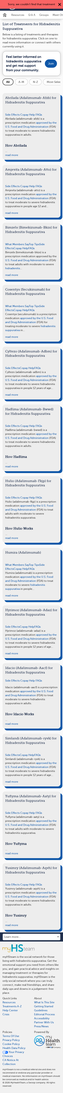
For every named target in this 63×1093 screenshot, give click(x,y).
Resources (17, 15)
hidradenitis (12, 268)
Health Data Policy (14, 1048)
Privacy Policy (11, 1040)
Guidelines (40, 1010)
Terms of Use (11, 1036)
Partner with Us (44, 1022)
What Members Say (17, 244)
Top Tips (34, 244)
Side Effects (12, 114)
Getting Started (43, 1006)
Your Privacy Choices (13, 1054)
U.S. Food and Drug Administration (27, 260)
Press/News (41, 1026)
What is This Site (44, 1002)
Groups (44, 15)
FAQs (39, 114)
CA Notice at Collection (11, 1062)
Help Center (10, 1010)
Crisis (6, 1014)
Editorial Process (44, 1014)
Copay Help (27, 114)
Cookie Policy (11, 1044)
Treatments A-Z (12, 1006)
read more (11, 155)
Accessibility (41, 1018)
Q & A (31, 15)
